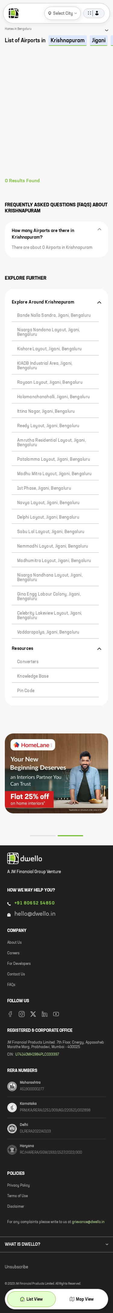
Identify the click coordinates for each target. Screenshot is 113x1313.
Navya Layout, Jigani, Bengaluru (48, 503)
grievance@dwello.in (88, 1222)
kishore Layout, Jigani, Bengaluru (49, 349)
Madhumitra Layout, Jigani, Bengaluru (54, 561)
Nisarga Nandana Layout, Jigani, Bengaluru (48, 332)
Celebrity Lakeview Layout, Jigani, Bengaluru (49, 615)
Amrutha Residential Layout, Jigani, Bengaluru (51, 442)
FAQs (11, 985)
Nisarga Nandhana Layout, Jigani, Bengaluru (50, 577)
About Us (14, 943)
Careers (13, 953)
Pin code (25, 691)
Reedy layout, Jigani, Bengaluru (48, 426)
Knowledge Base (33, 676)
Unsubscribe (16, 1267)
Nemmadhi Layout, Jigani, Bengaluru (52, 546)
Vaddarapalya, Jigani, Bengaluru (48, 632)
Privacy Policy (18, 1185)
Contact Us (16, 974)
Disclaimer (15, 1207)
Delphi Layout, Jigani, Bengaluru (48, 517)
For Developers (19, 964)
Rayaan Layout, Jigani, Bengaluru (50, 382)
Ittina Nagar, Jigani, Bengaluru (46, 411)
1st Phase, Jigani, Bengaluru (44, 488)
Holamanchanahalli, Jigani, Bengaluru (53, 397)
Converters (28, 662)
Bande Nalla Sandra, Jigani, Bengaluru (54, 315)
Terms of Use (17, 1196)
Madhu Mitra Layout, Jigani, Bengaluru (54, 474)
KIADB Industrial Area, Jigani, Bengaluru (44, 365)
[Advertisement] (56, 118)
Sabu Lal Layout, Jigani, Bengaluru (51, 532)
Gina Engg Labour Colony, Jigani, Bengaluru (49, 596)
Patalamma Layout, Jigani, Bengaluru (53, 459)
